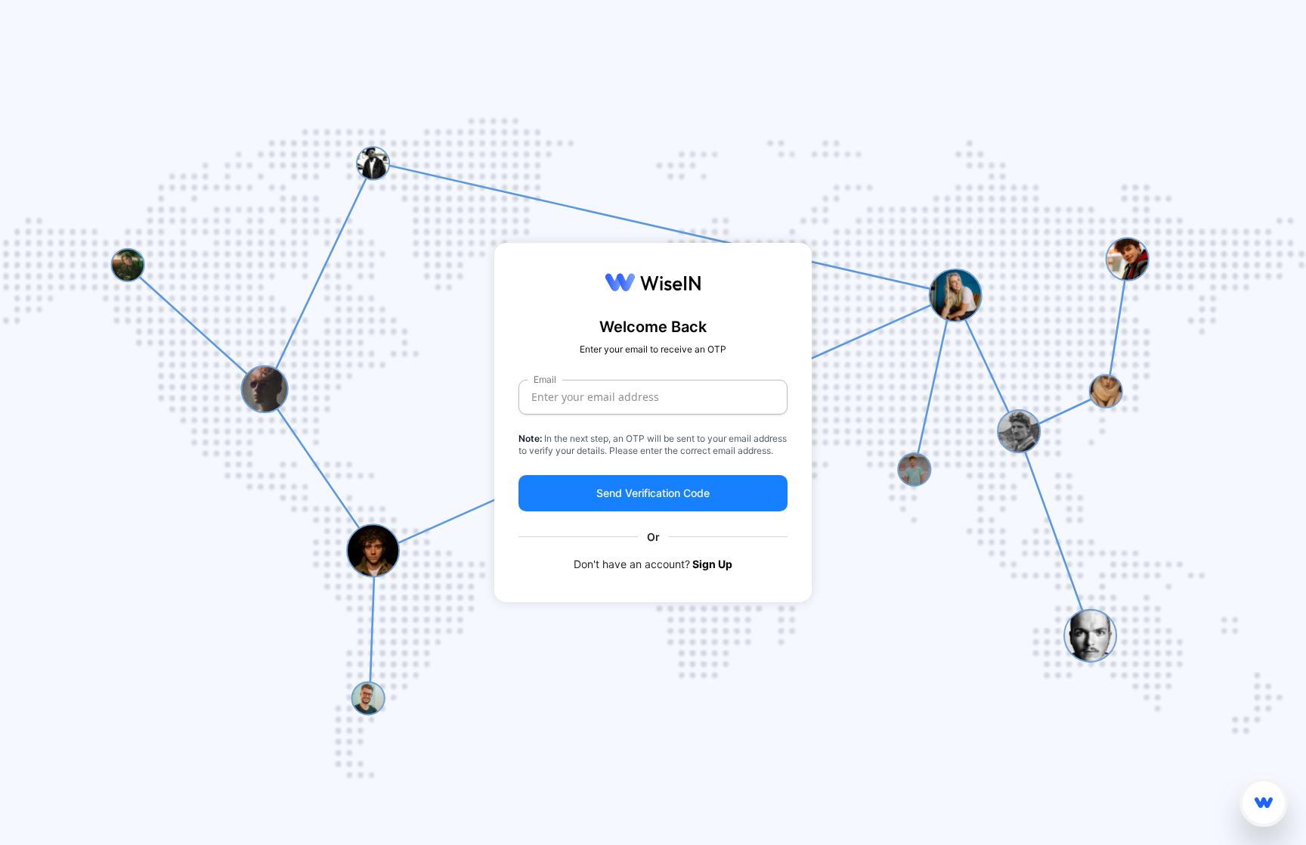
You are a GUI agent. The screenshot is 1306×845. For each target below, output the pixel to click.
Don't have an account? (653, 564)
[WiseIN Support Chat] (1263, 802)
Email (545, 379)
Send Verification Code (653, 492)
